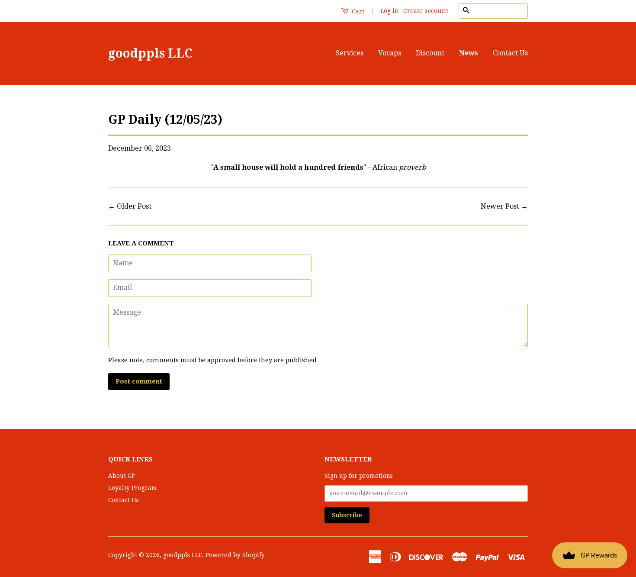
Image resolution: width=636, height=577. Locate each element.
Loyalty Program (132, 487)
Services (349, 53)
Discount (430, 53)
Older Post (134, 206)
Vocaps (389, 53)
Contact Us (510, 53)
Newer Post (500, 206)
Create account (425, 10)
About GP (121, 475)
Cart (357, 11)
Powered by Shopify (235, 554)
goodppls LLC (150, 53)
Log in (389, 10)
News (468, 53)
